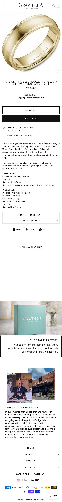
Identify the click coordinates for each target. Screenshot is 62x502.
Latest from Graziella (30, 474)
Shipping (21, 98)
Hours (30, 448)
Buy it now (31, 119)
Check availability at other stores (19, 135)
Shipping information (31, 215)
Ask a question (31, 220)
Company (30, 461)
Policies (30, 467)
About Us (30, 454)
